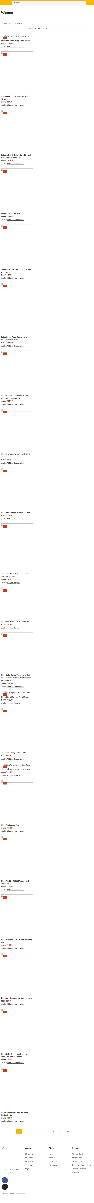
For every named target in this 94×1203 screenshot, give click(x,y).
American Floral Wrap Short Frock (15, 40)
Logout (27, 1168)
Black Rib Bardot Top (10, 825)
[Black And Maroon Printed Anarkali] (17, 489)
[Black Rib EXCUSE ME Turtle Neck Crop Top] (17, 857)
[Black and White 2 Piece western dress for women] (17, 547)
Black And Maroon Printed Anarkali (15, 512)
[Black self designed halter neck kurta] (17, 974)
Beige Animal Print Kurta (11, 213)
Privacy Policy (77, 1157)
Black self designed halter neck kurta (16, 998)
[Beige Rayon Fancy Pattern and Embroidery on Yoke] (17, 308)
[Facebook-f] (5, 1180)
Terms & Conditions (79, 1168)
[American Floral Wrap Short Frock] (17, 36)
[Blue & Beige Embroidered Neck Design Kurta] (17, 1088)
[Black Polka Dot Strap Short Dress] (17, 765)
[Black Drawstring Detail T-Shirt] (17, 729)
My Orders (29, 1157)
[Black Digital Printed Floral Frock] (17, 692)
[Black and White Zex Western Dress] (17, 603)
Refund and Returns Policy (81, 1165)
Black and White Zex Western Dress (16, 621)
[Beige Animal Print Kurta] (17, 189)
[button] (40, 28)
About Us (52, 1157)
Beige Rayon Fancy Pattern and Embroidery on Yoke (14, 338)
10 (54, 1131)
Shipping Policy (77, 1161)
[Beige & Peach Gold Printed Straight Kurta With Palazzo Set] (17, 131)
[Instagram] (5, 1187)
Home (51, 1154)
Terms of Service (78, 1154)
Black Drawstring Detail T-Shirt (14, 753)
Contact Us (53, 1161)
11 (61, 1131)
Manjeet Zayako (13, 582)
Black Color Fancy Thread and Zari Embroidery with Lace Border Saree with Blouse (16, 678)
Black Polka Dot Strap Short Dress (15, 769)
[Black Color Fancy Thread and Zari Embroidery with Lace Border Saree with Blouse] (17, 652)
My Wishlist (29, 1161)
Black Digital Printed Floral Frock (15, 697)
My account (29, 1154)
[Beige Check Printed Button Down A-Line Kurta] (17, 245)
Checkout (28, 1165)
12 (68, 1131)
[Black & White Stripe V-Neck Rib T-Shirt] (17, 430)
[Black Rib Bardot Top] (17, 801)
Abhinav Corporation (15, 47)
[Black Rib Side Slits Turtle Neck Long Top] (17, 915)
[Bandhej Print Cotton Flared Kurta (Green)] (17, 72)
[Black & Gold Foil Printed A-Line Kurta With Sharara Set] (17, 372)
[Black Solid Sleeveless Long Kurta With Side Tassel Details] (17, 1030)
